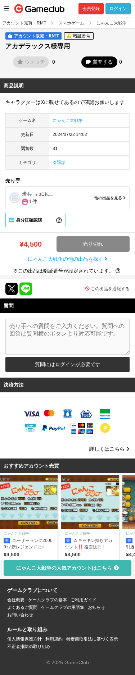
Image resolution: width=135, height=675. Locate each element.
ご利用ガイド (83, 599)
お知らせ (96, 607)
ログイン (118, 8)
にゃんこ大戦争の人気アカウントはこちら (64, 568)
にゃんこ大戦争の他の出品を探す (66, 259)
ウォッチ (35, 62)
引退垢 (59, 162)
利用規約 (54, 639)
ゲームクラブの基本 (47, 599)
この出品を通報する (110, 288)
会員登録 (91, 8)
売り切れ (93, 244)
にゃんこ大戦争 (68, 120)
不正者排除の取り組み (28, 646)
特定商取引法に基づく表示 (92, 639)
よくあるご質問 (22, 607)
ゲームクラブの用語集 (62, 607)
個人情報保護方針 (24, 639)
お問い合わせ (20, 614)
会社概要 (15, 599)
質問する (103, 62)
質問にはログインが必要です (67, 364)
